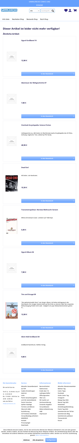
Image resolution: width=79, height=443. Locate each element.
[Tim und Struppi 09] (11, 310)
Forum (60, 420)
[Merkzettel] (66, 10)
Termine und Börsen (27, 407)
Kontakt (23, 420)
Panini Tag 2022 (63, 409)
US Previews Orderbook (29, 414)
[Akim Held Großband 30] (11, 352)
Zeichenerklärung (45, 402)
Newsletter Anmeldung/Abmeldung (65, 406)
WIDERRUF (24, 418)
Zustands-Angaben (46, 404)
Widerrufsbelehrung (46, 409)
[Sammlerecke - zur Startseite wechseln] (9, 11)
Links (23, 395)
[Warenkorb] (75, 10)
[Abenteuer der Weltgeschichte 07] (11, 98)
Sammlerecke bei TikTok (66, 411)
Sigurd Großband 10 (29, 40)
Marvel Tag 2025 (63, 402)
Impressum (43, 414)
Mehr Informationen (42, 435)
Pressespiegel (25, 423)
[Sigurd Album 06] (11, 268)
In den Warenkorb (47, 74)
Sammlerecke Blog (64, 414)
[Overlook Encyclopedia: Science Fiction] (11, 141)
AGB (41, 411)
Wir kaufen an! (44, 400)
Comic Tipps (62, 391)
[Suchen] (53, 10)
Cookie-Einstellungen (28, 391)
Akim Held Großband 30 (30, 337)
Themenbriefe (62, 418)
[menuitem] (42, 11)
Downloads (24, 425)
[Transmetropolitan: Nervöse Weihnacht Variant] (11, 225)
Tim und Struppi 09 (28, 294)
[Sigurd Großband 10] (11, 56)
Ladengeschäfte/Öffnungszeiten (45, 394)
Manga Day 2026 (63, 400)
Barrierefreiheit (45, 386)
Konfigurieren (51, 440)
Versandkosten (44, 407)
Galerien (24, 393)
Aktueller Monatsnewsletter (67, 386)
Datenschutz (44, 389)
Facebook (61, 393)
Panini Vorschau (26, 402)
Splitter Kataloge (26, 404)
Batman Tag (62, 389)
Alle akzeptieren (38, 440)
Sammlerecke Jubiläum (65, 416)
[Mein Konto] (69, 10)
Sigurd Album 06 (27, 252)
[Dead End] (11, 183)
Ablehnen (26, 440)
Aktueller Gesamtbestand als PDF (29, 387)
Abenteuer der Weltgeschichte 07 (33, 83)
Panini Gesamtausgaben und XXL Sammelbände (29, 399)
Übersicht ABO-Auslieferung (26, 410)
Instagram (61, 398)
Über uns (42, 398)
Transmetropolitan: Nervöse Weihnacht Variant (39, 210)
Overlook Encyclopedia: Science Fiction (36, 125)
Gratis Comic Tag (63, 395)
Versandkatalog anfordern (29, 416)
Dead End (25, 168)
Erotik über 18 (44, 391)
